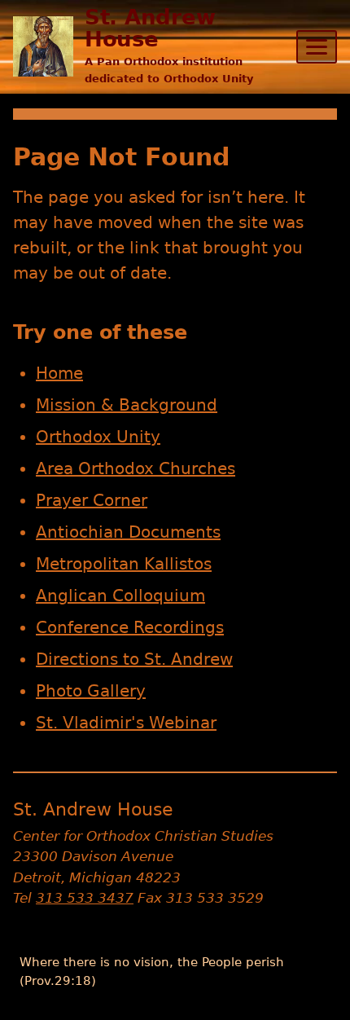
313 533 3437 (84, 898)
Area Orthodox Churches (135, 468)
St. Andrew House (150, 28)
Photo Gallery (91, 691)
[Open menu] (316, 47)
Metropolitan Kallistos (124, 564)
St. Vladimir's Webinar (126, 722)
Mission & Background (126, 405)
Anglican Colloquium (120, 595)
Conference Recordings (130, 627)
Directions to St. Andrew (134, 659)
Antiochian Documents (128, 532)
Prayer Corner (91, 500)
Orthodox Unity (98, 436)
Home (59, 373)
